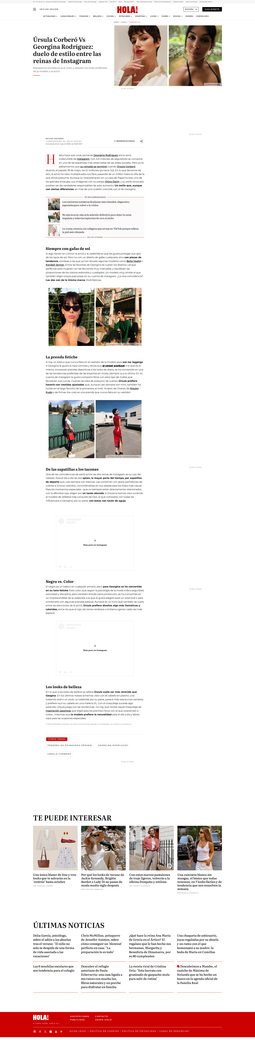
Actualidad (49, 16)
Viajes (165, 16)
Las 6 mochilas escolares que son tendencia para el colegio (53, 968)
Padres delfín (178, 2)
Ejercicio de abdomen (162, 2)
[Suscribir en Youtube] (56, 1032)
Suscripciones (79, 1016)
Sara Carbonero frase (144, 2)
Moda (124, 22)
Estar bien (124, 16)
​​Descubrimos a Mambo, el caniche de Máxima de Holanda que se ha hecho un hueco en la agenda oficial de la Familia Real (197, 974)
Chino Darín (112, 181)
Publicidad (77, 1020)
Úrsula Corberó (126, 166)
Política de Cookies (104, 1031)
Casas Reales (67, 16)
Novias (176, 16)
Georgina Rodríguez (106, 155)
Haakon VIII (103, 2)
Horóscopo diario (206, 2)
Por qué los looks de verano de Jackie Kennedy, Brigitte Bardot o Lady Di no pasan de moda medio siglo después (102, 879)
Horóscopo (202, 16)
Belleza (97, 16)
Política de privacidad (139, 1031)
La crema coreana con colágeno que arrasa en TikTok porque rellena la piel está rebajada (100, 230)
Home (116, 22)
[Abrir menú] (34, 9)
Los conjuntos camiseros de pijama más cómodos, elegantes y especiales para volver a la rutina (96, 203)
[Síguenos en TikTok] (51, 1032)
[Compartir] (141, 141)
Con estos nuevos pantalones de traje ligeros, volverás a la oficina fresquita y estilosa (149, 878)
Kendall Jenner (55, 264)
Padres (189, 16)
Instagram (83, 159)
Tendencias (134, 22)
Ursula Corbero (59, 754)
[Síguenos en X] (45, 1032)
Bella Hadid (134, 261)
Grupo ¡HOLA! (103, 1020)
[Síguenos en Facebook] (40, 1032)
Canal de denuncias (174, 1031)
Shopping (140, 16)
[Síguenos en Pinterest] (61, 1032)
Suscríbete (212, 9)
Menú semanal (191, 2)
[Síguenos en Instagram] (35, 1032)
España (189, 9)
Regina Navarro (55, 139)
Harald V (113, 2)
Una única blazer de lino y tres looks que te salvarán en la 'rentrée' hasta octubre (54, 878)
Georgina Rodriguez (113, 745)
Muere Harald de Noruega (56, 2)
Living (153, 16)
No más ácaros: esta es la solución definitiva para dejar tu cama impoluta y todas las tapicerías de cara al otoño (96, 216)
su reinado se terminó (93, 166)
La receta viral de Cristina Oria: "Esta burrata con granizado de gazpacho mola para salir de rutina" (149, 972)
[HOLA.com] (127, 10)
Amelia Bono (129, 2)
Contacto (101, 1016)
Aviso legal (78, 1031)
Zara (120, 2)
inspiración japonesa (58, 710)
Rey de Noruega (90, 2)
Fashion (83, 16)
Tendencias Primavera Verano (70, 745)
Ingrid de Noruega (75, 2)
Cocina (110, 16)
